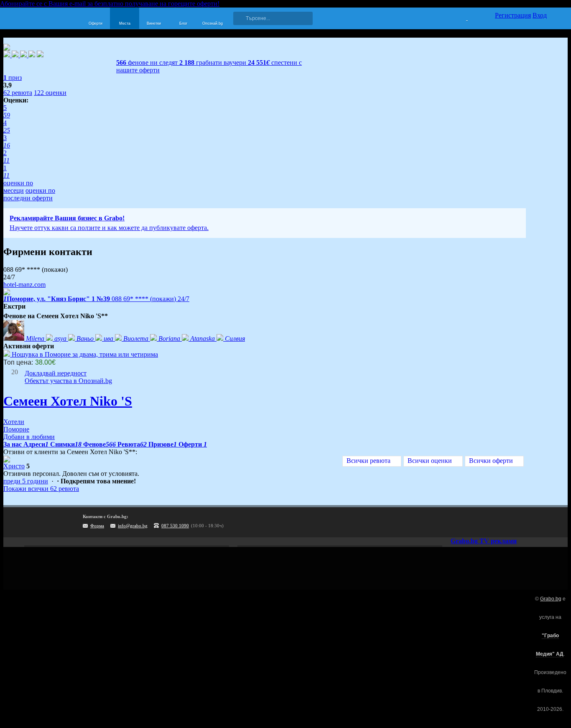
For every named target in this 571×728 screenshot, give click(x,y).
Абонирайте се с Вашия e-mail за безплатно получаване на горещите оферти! (109, 3)
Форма (97, 525)
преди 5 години (25, 481)
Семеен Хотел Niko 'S (67, 401)
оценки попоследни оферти (29, 194)
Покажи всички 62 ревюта (41, 488)
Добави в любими (29, 436)
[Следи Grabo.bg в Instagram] (506, 522)
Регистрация (513, 15)
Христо (14, 466)
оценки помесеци (18, 186)
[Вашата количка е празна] (462, 17)
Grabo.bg (550, 599)
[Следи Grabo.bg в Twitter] (523, 522)
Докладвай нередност (56, 373)
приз (12, 77)
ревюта (17, 92)
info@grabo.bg (133, 525)
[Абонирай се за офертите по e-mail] (489, 522)
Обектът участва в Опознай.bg (68, 380)
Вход (540, 15)
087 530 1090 (175, 525)
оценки (50, 92)
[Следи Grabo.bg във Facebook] (540, 522)
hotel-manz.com (24, 284)
